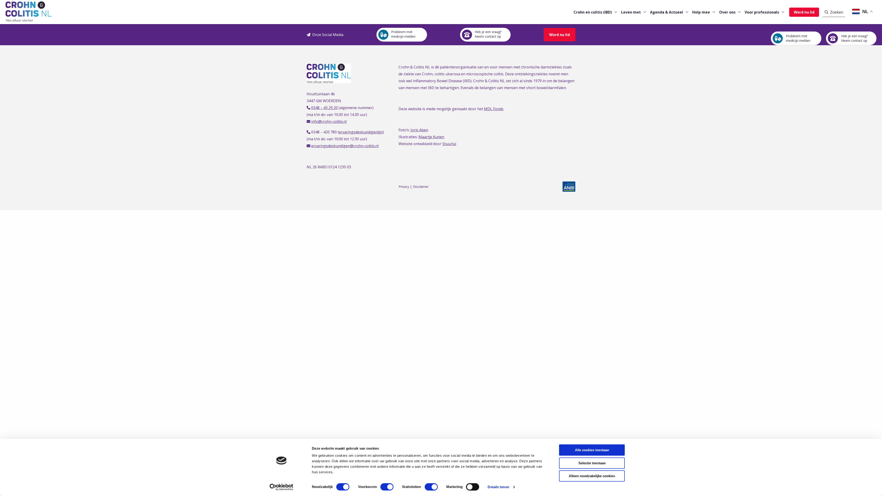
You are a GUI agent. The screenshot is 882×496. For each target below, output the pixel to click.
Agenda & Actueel (666, 12)
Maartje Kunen (431, 136)
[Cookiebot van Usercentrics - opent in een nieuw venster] (281, 487)
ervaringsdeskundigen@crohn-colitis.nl (345, 145)
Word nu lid (804, 12)
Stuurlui (449, 143)
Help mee (701, 12)
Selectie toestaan (592, 463)
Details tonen (498, 487)
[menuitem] (593, 12)
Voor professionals (762, 12)
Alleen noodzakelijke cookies (592, 476)
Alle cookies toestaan (592, 450)
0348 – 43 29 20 (324, 107)
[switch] (386, 486)
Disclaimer (421, 187)
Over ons (727, 12)
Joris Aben (419, 129)
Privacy (404, 187)
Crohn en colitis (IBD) (593, 12)
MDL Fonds (493, 108)
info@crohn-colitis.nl (329, 121)
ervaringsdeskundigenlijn (361, 132)
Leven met (631, 12)
